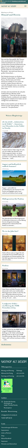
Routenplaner (8, 408)
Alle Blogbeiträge (6, 344)
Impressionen (5, 430)
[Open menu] (25, 6)
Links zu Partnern (6, 433)
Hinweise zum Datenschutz (9, 444)
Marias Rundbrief (6, 438)
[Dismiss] (27, 0)
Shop (2, 436)
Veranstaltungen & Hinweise (9, 427)
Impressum (4, 441)
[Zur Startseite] (8, 6)
